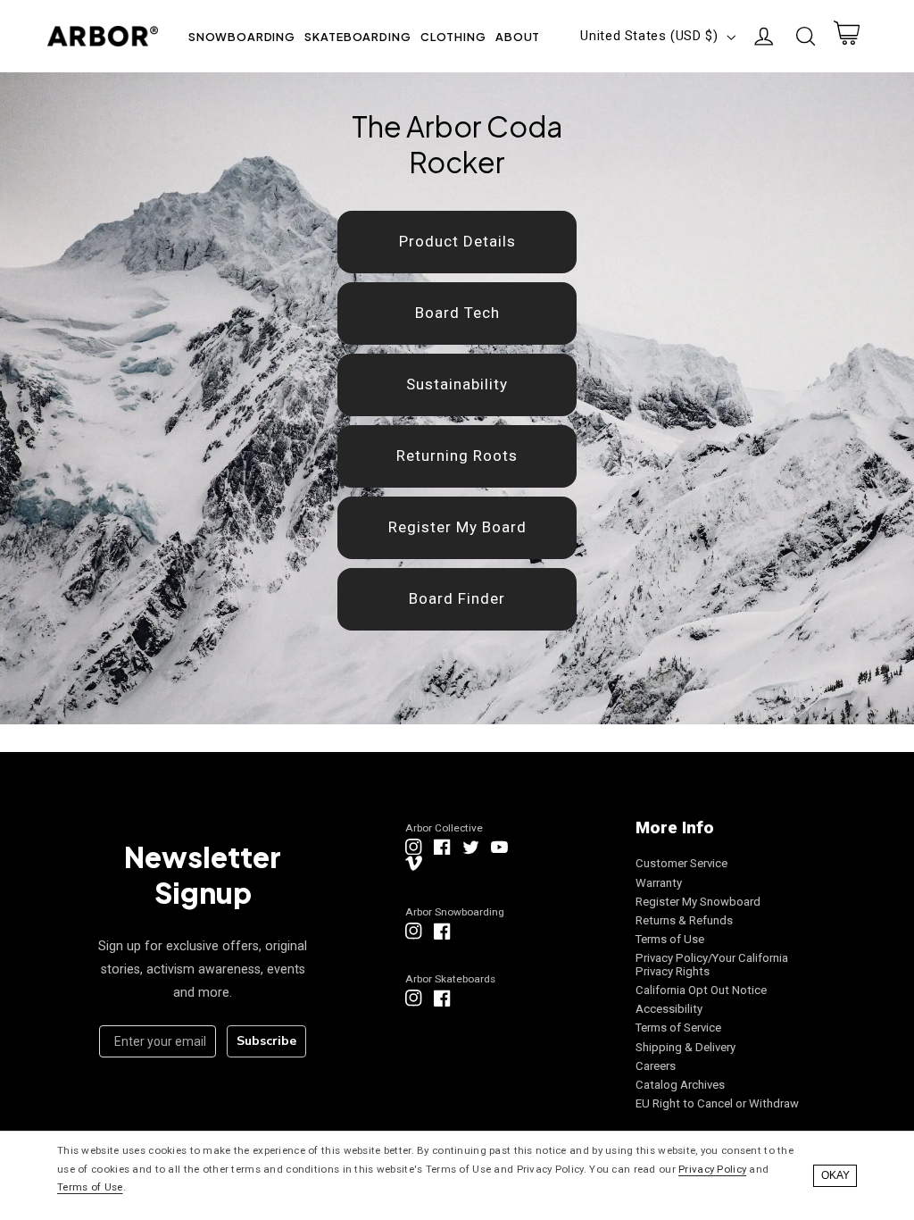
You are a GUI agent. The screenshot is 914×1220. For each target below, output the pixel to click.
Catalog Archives (680, 1084)
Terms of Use (670, 939)
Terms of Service (678, 1027)
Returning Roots (457, 455)
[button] (242, 36)
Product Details (457, 241)
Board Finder (457, 598)
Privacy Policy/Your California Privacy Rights (712, 964)
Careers (656, 1066)
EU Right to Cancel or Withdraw (717, 1103)
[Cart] (846, 37)
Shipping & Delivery (685, 1047)
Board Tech (457, 313)
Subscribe (266, 1040)
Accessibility (669, 1008)
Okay (835, 1175)
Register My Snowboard (698, 901)
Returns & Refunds (684, 920)
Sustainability (457, 384)
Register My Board (457, 527)
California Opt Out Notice (701, 990)
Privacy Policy (712, 1169)
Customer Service (681, 863)
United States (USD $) (649, 36)
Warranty (659, 883)
